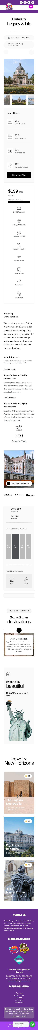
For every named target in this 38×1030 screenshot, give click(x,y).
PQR (24, 1016)
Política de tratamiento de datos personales (21, 1013)
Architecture (15, 44)
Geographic (14, 45)
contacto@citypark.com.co (19, 981)
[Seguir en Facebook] (21, 2)
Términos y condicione (15, 1011)
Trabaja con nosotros (13, 1009)
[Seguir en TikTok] (28, 2)
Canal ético (28, 1009)
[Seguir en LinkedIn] (32, 2)
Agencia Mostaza (23, 1027)
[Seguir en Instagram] (25, 2)
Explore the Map (19, 175)
